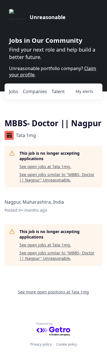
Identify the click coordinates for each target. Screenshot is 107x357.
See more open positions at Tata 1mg (53, 292)
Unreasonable (48, 17)
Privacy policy (41, 344)
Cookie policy (66, 344)
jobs (13, 91)
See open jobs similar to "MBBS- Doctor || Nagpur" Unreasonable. (56, 177)
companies (35, 91)
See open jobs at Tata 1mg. (45, 166)
